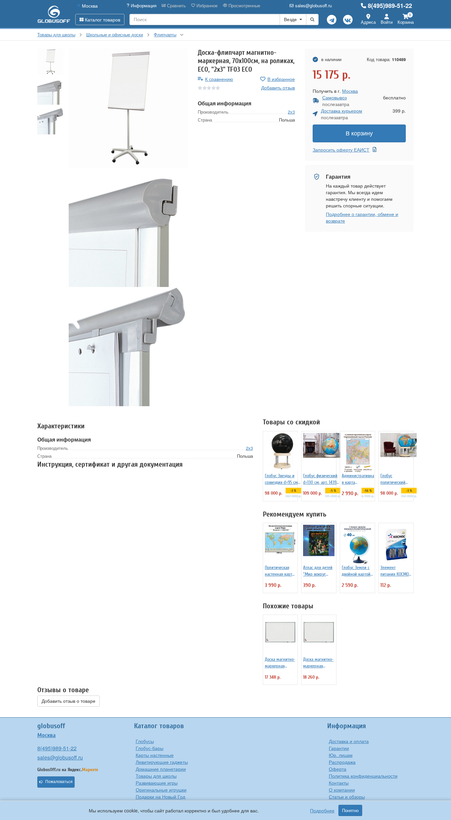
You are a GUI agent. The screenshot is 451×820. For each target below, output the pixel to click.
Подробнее (322, 810)
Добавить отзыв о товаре (68, 701)
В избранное (281, 79)
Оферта (337, 769)
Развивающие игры (157, 782)
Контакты (339, 782)
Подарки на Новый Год (160, 796)
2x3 (291, 112)
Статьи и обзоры (347, 796)
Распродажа (342, 762)
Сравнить (176, 6)
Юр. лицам (341, 755)
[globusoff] (53, 14)
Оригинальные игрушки (161, 789)
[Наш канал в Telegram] (331, 19)
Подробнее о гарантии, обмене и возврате (362, 217)
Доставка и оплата (349, 741)
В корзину (359, 133)
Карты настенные (155, 755)
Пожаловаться (59, 781)
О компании (342, 789)
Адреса (368, 22)
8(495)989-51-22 (390, 5)
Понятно (350, 810)
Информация (142, 6)
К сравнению (219, 79)
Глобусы (145, 741)
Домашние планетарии (161, 769)
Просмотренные (243, 6)
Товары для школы (156, 775)
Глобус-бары (149, 748)
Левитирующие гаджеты (162, 762)
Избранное (206, 6)
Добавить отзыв (278, 87)
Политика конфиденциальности (363, 775)
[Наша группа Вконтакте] (348, 19)
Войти (387, 22)
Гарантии (339, 748)
